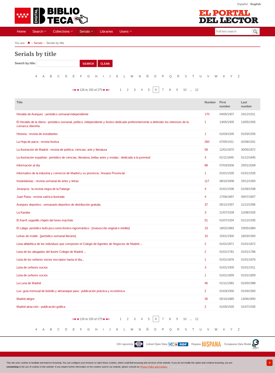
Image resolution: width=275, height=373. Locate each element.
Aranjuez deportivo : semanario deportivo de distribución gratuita (58, 204)
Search (37, 31)
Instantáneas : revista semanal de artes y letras (48, 181)
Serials (85, 31)
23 (206, 228)
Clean (105, 63)
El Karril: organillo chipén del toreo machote (45, 220)
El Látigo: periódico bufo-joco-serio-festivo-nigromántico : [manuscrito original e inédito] (73, 228)
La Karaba (23, 212)
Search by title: (26, 63)
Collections (61, 31)
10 (184, 89)
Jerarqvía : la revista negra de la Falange (43, 189)
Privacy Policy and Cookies (153, 367)
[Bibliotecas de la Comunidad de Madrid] (229, 16)
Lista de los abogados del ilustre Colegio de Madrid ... (51, 251)
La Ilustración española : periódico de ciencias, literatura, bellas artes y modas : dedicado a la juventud (83, 157)
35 (206, 298)
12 (196, 89)
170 (207, 114)
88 (206, 165)
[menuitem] (22, 31)
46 (206, 283)
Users (124, 31)
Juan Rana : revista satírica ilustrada (40, 196)
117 (207, 181)
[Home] (28, 42)
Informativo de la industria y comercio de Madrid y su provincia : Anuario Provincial (71, 173)
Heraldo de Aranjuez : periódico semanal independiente (52, 114)
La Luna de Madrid (29, 283)
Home (21, 31)
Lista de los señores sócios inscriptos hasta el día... (50, 259)
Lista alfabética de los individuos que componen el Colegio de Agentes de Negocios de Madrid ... (80, 244)
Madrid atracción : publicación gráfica (41, 306)
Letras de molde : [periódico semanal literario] (46, 236)
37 (206, 204)
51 (206, 220)
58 (206, 149)
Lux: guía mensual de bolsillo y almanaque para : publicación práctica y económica (71, 291)
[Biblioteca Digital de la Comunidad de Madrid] (51, 16)
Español (242, 4)
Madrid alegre (25, 298)
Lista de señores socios (32, 267)
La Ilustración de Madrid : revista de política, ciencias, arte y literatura (62, 149)
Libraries (106, 31)
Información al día (28, 165)
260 (207, 141)
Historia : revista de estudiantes (37, 134)
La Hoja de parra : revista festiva (38, 141)
